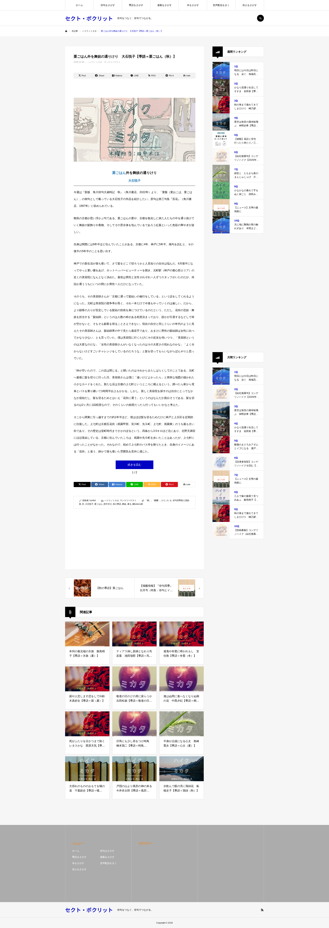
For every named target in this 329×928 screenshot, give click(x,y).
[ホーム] (66, 31)
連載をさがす (164, 5)
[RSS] (262, 910)
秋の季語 (117, 504)
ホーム (79, 5)
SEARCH (260, 18)
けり (163, 500)
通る (129, 504)
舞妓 (124, 504)
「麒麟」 (156, 500)
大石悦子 (134, 180)
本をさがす (193, 5)
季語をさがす (136, 5)
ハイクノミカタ (95, 62)
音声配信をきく (221, 5)
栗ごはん (119, 173)
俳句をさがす (108, 5)
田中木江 (108, 504)
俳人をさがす (249, 5)
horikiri (93, 500)
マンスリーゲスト (112, 62)
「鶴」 (148, 500)
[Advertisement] (103, 538)
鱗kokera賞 (137, 504)
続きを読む (134, 464)
